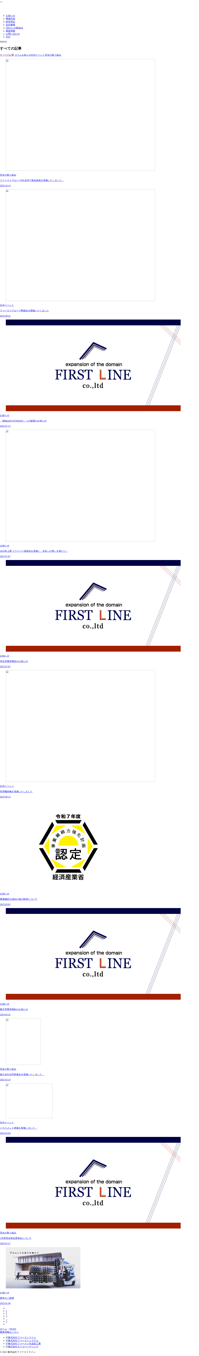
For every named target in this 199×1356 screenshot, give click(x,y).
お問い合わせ (13, 34)
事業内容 (10, 18)
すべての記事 (7, 55)
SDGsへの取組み (14, 28)
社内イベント (38, 55)
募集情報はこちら (9, 1332)
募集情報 (10, 31)
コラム (18, 55)
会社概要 (10, 25)
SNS (8, 37)
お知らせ (10, 15)
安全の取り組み (53, 55)
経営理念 (10, 21)
